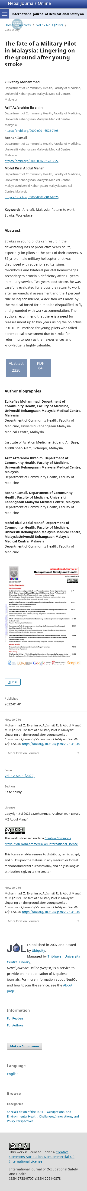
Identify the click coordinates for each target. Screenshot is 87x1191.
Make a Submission (24, 1046)
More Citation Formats (23, 753)
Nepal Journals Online (29, 3)
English (13, 1074)
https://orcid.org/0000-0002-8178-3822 (31, 161)
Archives (25, 25)
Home (9, 25)
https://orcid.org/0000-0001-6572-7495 (31, 130)
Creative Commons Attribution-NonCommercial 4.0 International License (41, 1156)
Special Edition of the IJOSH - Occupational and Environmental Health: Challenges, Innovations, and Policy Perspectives (43, 1116)
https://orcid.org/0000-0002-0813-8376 (31, 197)
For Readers (15, 1018)
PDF (14, 682)
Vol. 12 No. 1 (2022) (49, 25)
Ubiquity (38, 950)
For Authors (15, 1025)
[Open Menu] (4, 13)
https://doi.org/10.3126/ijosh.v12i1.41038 (51, 744)
